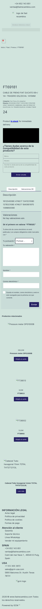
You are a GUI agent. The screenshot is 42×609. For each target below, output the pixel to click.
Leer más (21, 491)
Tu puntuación (9, 241)
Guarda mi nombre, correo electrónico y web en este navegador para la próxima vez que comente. (22, 295)
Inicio (3, 47)
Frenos (13, 47)
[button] (21, 29)
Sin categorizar (21, 101)
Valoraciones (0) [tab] (27, 189)
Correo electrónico (10, 281)
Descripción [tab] (12, 189)
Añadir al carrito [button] (21, 359)
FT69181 (33, 107)
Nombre (6, 270)
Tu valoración (9, 245)
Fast (8, 47)
